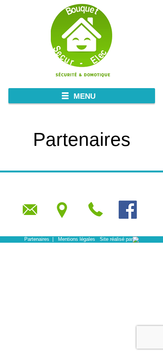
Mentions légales (76, 239)
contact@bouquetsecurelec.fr (30, 209)
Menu (85, 96)
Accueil (17, 121)
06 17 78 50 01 (95, 209)
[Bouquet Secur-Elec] (81, 42)
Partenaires (36, 239)
